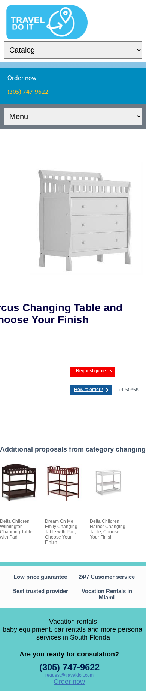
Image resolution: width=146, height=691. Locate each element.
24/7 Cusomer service (107, 577)
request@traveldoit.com (69, 675)
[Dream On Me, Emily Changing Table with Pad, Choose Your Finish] (63, 500)
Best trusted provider (40, 591)
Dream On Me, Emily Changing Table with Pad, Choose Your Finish (61, 532)
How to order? (88, 389)
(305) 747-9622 (69, 667)
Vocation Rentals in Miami (107, 594)
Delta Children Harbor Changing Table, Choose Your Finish (107, 529)
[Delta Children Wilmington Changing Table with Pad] (18, 500)
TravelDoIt (47, 10)
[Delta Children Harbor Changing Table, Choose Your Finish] (108, 500)
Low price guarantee (40, 577)
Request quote (91, 370)
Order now (69, 681)
